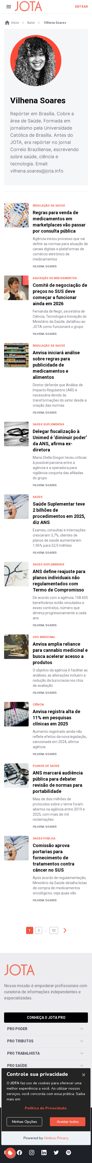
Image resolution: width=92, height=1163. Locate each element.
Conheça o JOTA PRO (46, 1018)
